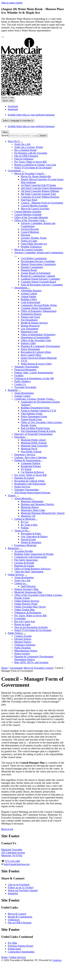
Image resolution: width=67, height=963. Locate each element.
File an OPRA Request (19, 922)
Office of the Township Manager (31, 217)
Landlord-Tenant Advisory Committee (40, 278)
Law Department (29, 328)
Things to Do (21, 530)
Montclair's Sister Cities (33, 510)
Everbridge (20, 618)
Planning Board (29, 270)
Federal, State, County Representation (33, 372)
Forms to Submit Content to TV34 (38, 410)
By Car (24, 521)
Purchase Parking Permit (20, 945)
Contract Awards (23, 636)
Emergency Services (24, 454)
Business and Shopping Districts (37, 504)
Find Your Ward (29, 199)
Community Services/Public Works (39, 305)
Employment (14, 948)
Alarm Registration (24, 393)
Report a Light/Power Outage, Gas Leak (35, 164)
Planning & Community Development (40, 346)
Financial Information (25, 369)
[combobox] (17, 120)
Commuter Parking (30, 463)
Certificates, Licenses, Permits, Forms (33, 398)
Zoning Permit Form (31, 419)
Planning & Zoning (24, 478)
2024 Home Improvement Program (32, 492)
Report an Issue (22, 624)
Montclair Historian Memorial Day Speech (43, 513)
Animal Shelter (28, 296)
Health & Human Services (34, 322)
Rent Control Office (31, 355)
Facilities (18, 375)
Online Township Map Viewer (30, 606)
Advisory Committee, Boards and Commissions (38, 252)
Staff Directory (28, 586)
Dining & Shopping (31, 542)
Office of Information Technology (38, 334)
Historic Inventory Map (26, 589)
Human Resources (30, 325)
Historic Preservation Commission (38, 264)
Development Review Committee (38, 261)
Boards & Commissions (20, 916)
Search (4, 135)
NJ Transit (26, 469)
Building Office (29, 299)
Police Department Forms (34, 416)
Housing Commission (32, 267)
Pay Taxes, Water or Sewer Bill (30, 161)
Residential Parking (31, 466)
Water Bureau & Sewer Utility (36, 363)
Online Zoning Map (24, 609)
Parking (25, 527)
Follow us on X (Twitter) (21, 887)
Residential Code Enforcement (30, 483)
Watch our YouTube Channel (23, 890)
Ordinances (14, 919)
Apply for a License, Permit (28, 147)
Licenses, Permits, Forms (34, 237)
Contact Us (20, 384)
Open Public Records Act (34, 243)
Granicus (56, 960)
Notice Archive (22, 653)
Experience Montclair (25, 545)
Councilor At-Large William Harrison (40, 196)
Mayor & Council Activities (35, 208)
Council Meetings (30, 232)
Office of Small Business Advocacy (32, 568)
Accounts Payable (23, 551)
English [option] (31, 126)
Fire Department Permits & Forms (38, 431)
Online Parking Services (26, 600)
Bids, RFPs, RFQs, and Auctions (31, 662)
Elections (25, 235)
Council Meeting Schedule (28, 214)
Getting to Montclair (24, 519)
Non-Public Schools (31, 451)
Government (14, 170)
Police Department (30, 349)
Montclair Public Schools (34, 442)
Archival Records (30, 229)
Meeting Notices (22, 641)
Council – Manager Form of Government (42, 202)
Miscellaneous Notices (25, 650)
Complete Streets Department (36, 308)
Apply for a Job (22, 144)
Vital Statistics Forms (31, 413)
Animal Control (29, 293)
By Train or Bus (29, 524)
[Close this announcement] (2, 36)
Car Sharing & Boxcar (32, 472)
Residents (13, 390)
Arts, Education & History (34, 536)
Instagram (13, 893)
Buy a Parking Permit (25, 150)
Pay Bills (12, 943)
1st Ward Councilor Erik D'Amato (38, 185)
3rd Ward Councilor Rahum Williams (40, 191)
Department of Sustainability (35, 337)
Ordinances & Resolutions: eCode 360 (34, 378)
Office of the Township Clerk (29, 220)
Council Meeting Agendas (34, 205)
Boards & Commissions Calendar (38, 276)
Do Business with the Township (30, 153)
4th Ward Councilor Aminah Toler (38, 194)
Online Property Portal (25, 603)
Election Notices (22, 639)
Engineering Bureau (31, 314)
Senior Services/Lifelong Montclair (39, 358)
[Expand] (21, 142)
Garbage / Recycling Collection (30, 457)
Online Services (16, 574)
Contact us (19, 583)
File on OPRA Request (26, 156)
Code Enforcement (30, 302)
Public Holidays (22, 381)
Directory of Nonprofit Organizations (33, 434)
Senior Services (22, 486)
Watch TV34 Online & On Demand (32, 630)
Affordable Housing (31, 290)
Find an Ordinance (24, 158)
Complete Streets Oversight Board (38, 281)
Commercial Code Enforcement (30, 557)
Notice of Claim (29, 240)
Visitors (12, 495)
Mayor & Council (17, 913)
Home (4, 668)
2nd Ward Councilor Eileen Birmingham (41, 188)
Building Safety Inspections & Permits (34, 554)
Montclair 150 (28, 516)
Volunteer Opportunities (26, 366)
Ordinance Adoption (24, 644)
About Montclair (22, 498)
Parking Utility (28, 343)
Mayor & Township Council (28, 173)
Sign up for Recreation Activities (31, 627)
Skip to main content (11, 2)
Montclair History (30, 507)
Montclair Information (32, 501)
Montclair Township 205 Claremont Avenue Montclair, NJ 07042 (13, 852)
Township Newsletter (25, 387)
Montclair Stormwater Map (28, 592)
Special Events (28, 539)
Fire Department (29, 319)
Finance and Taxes (30, 317)
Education (19, 437)
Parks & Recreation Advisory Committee (42, 284)
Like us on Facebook (18, 884)
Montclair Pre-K (29, 448)
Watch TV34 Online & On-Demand (32, 167)
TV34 (24, 360)
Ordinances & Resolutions (27, 612)
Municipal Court (29, 331)
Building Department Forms (35, 407)
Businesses (13, 548)
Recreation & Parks (31, 533)
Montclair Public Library (33, 439)
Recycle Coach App (24, 621)
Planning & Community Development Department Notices (33, 658)
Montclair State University (34, 445)
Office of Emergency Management (38, 311)
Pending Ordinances (31, 246)
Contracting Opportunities (21, 951)
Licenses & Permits (24, 562)
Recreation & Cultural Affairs (36, 352)
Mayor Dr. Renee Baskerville (36, 176)
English (31, 114)
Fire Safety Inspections (26, 560)
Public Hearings (22, 647)
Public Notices (15, 633)
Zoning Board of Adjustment (35, 273)
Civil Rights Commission (34, 258)
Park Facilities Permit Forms (35, 428)
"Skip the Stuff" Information (28, 571)
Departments (20, 287)
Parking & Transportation (27, 460)
